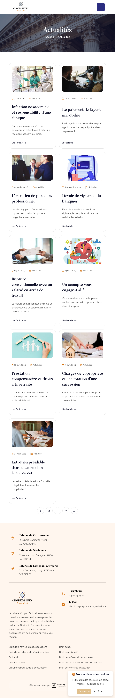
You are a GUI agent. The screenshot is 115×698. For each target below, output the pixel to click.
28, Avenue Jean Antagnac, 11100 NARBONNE (36, 557)
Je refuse (98, 691)
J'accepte (84, 691)
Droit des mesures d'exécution (74, 667)
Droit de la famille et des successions (28, 647)
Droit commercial (18, 662)
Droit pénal (65, 647)
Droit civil (13, 657)
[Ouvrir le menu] (101, 7)
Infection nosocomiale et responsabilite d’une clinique (31, 112)
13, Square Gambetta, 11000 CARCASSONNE (33, 542)
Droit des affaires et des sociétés (76, 657)
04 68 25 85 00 (77, 595)
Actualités (36, 98)
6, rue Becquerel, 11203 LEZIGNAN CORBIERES (36, 572)
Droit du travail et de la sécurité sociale (29, 652)
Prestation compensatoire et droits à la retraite (32, 379)
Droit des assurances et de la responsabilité (81, 662)
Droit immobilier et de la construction (28, 667)
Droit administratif (68, 652)
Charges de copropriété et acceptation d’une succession (82, 379)
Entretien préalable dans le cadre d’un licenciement (28, 468)
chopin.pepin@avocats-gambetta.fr (87, 606)
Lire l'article (17, 143)
